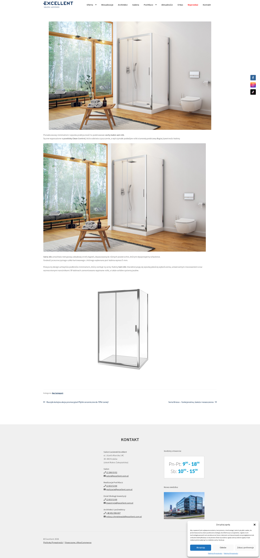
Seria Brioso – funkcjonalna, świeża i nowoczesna (191, 402)
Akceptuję (200, 547)
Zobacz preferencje (245, 547)
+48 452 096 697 (113, 513)
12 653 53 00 (111, 486)
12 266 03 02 (111, 472)
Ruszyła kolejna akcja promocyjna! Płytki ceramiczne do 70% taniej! (77, 402)
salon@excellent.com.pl (117, 476)
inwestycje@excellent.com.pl (119, 503)
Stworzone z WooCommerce (78, 542)
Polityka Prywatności (215, 553)
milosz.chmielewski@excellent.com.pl (124, 516)
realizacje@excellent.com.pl (119, 489)
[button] (254, 524)
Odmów (223, 547)
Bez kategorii (57, 393)
